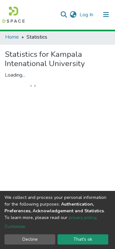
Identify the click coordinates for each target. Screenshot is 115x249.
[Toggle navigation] (106, 14)
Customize (14, 226)
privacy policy (82, 218)
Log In (87, 14)
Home (12, 37)
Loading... (15, 75)
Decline (30, 239)
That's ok (82, 239)
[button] (73, 15)
